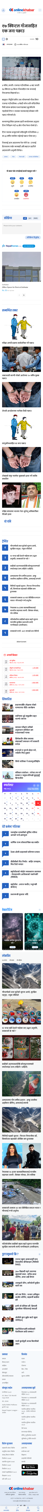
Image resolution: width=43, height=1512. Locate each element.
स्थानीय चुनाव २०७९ (8, 1462)
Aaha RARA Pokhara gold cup (9, 1406)
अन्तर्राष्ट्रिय (5, 1383)
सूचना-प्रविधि (26, 1376)
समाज (4, 1359)
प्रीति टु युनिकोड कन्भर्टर (29, 1435)
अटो (23, 1373)
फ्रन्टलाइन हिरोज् (27, 1432)
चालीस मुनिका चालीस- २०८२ (29, 1418)
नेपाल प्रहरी (21, 157)
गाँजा (13, 157)
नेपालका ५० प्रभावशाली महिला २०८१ (29, 1399)
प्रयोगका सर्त (25, 1451)
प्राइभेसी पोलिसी (26, 1458)
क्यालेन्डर (8, 785)
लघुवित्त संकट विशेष (8, 1451)
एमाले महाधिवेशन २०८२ (9, 1472)
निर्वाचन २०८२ (6, 1469)
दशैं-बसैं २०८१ (6, 1479)
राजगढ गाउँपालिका (33, 157)
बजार (23, 1359)
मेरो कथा (24, 1428)
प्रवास (4, 1379)
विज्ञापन (24, 1455)
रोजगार (24, 1366)
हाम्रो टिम (24, 1448)
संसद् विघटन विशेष (8, 1455)
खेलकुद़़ (4, 1373)
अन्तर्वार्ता (4, 1369)
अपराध (6, 157)
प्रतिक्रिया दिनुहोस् (33, 237)
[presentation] (19, 295)
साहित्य (4, 1366)
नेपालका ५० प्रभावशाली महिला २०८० (29, 1405)
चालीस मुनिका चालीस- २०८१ (29, 1424)
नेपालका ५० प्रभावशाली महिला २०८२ (29, 1393)
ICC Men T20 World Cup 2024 (9, 1397)
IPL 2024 (5, 1401)
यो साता (11, 960)
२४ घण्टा (4, 960)
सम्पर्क (23, 1462)
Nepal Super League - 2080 (10, 1411)
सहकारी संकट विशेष (8, 1448)
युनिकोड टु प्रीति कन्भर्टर (29, 1439)
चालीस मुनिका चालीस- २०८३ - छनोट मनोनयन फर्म (29, 1411)
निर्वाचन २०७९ (6, 1465)
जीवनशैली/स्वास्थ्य (7, 1376)
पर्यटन (23, 1362)
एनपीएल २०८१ (6, 1392)
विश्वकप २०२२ (6, 1476)
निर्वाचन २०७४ (6, 1458)
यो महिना (19, 960)
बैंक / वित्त (25, 1369)
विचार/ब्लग (5, 1362)
